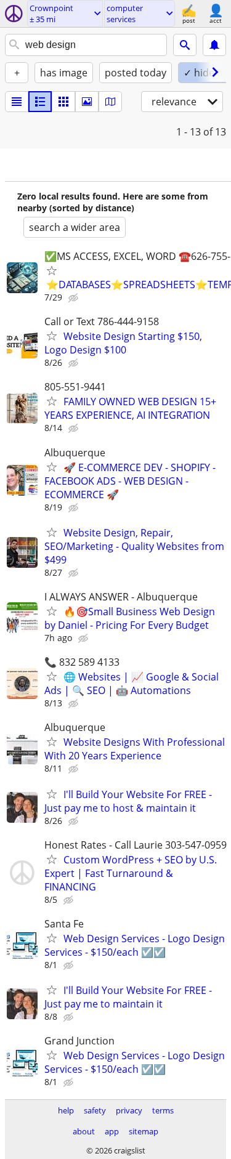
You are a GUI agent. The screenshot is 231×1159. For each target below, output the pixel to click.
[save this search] (214, 45)
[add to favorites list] (51, 270)
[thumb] (40, 101)
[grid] (63, 101)
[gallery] (87, 101)
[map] (110, 101)
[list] (16, 101)
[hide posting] (74, 298)
